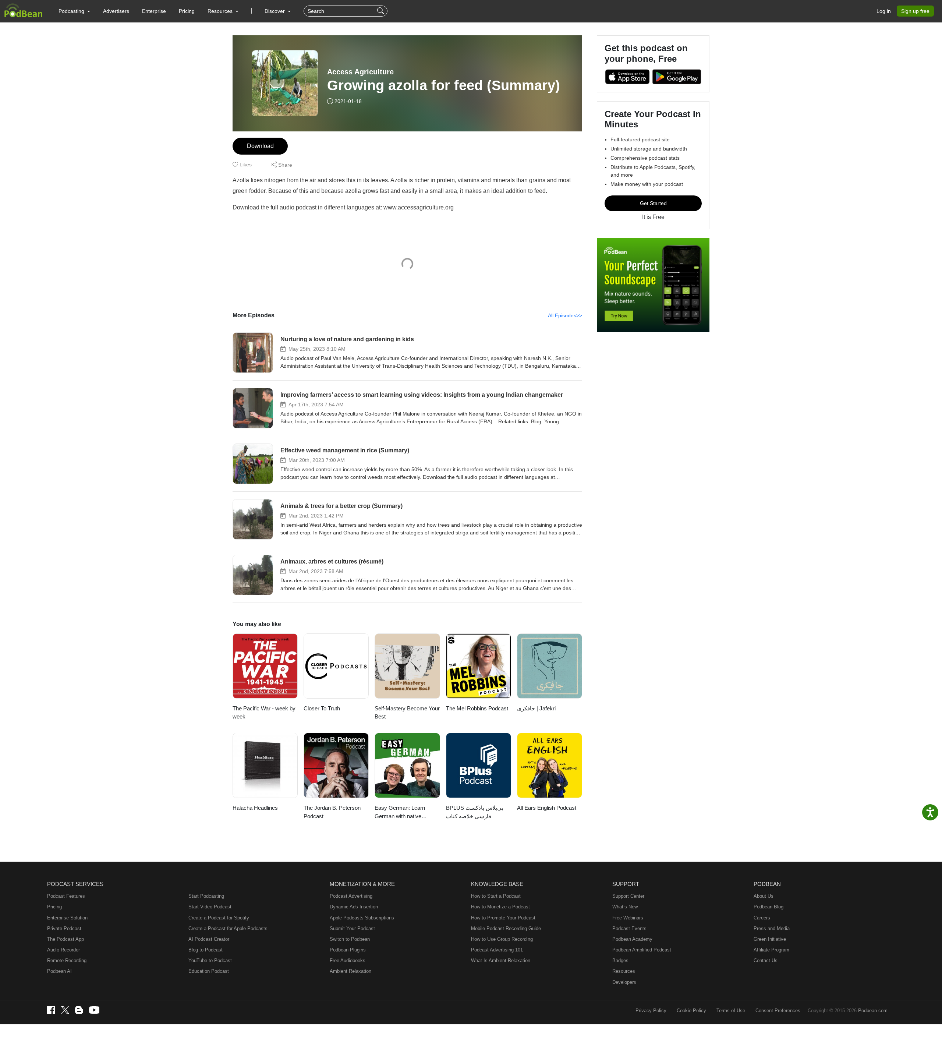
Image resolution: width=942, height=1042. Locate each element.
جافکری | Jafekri (536, 708)
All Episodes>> (565, 315)
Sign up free (915, 11)
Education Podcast (208, 971)
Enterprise (154, 11)
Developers (624, 982)
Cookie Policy (691, 1010)
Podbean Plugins (348, 950)
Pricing (187, 11)
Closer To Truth (322, 708)
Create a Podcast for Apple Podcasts (228, 928)
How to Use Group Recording (502, 939)
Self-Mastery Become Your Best (407, 712)
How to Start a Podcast (496, 896)
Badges (620, 960)
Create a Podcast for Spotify (218, 918)
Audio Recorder (63, 950)
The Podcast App (65, 939)
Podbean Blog (768, 906)
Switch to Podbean (350, 939)
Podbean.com (873, 1010)
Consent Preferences (777, 1010)
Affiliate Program (771, 950)
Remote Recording (66, 960)
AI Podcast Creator (208, 939)
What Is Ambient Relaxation (500, 960)
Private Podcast (64, 928)
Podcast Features (66, 896)
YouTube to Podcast (210, 960)
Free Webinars (627, 918)
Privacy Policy (650, 1010)
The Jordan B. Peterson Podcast (332, 812)
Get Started (653, 203)
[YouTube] (94, 1010)
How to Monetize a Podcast (500, 906)
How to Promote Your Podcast (503, 918)
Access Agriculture (360, 72)
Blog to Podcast (205, 950)
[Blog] (79, 1010)
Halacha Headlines (255, 808)
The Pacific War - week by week (264, 712)
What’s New (625, 906)
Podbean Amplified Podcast (641, 950)
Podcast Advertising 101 (497, 950)
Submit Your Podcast (352, 928)
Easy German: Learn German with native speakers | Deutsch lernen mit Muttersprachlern (406, 812)
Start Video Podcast (209, 906)
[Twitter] (65, 1010)
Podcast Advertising (351, 896)
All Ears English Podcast (546, 808)
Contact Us (766, 960)
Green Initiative (770, 939)
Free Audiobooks (347, 960)
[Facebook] (51, 1010)
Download (260, 146)
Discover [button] (275, 11)
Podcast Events (629, 928)
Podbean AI (59, 971)
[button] (74, 11)
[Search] (381, 11)
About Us (763, 896)
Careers (762, 918)
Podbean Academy (632, 939)
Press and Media (772, 928)
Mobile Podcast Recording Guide (506, 928)
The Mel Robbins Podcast (477, 708)
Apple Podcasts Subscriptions (362, 918)
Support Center (628, 896)
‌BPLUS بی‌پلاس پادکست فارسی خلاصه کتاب (474, 812)
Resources (623, 971)
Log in (884, 11)
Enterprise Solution (67, 918)
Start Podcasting (206, 896)
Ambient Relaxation (350, 971)
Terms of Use (730, 1010)
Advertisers (116, 11)
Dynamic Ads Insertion (354, 906)
